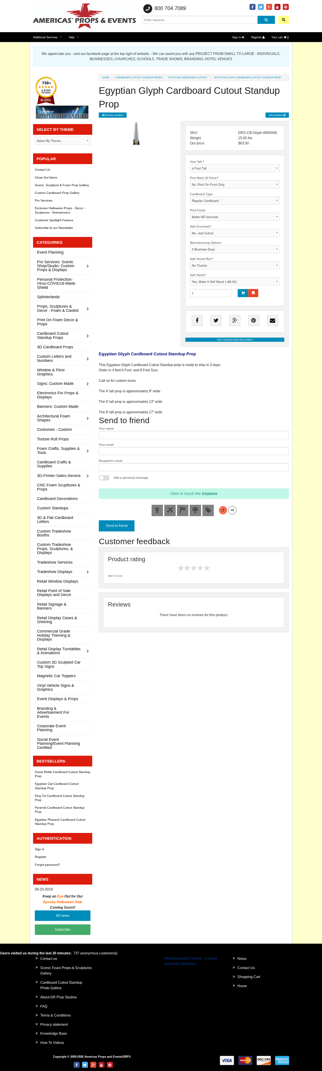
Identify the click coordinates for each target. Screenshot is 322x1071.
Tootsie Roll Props (53, 439)
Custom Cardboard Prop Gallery (57, 193)
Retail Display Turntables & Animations (59, 651)
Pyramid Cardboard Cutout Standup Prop (60, 809)
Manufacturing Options (205, 242)
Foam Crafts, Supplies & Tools (58, 450)
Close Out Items (46, 177)
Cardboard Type (201, 194)
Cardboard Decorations (57, 498)
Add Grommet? (200, 226)
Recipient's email (110, 461)
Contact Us (42, 169)
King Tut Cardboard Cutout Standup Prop (60, 798)
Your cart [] (280, 37)
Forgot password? (47, 864)
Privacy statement (54, 1024)
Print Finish (197, 210)
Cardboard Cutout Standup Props (138, 77)
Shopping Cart (248, 977)
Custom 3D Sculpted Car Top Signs (59, 664)
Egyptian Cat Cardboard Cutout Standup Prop (56, 786)
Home (105, 77)
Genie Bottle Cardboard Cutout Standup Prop (62, 774)
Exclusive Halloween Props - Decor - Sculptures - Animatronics (60, 210)
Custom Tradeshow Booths (54, 533)
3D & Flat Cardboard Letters (55, 519)
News (241, 959)
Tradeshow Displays (54, 571)
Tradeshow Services (55, 562)
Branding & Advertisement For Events (53, 712)
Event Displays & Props (57, 698)
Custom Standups (52, 508)
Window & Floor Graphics (51, 372)
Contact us (48, 959)
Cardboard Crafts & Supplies (54, 464)
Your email (106, 444)
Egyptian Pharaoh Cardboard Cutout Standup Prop (60, 822)
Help (71, 37)
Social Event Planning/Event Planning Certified (58, 743)
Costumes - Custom (54, 429)
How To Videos (52, 1043)
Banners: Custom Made (57, 406)
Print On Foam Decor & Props (57, 321)
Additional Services (45, 37)
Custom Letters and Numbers (54, 358)
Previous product (113, 115)
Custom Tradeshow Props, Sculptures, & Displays (55, 548)
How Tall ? (197, 161)
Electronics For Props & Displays (57, 395)
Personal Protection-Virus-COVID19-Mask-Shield (56, 283)
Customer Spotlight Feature (54, 220)
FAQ (43, 1006)
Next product (276, 115)
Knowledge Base (53, 1033)
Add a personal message (131, 477)
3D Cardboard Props (55, 347)
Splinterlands (48, 296)
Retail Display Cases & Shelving (57, 619)
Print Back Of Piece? (204, 178)
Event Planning (50, 252)
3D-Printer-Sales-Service (59, 475)
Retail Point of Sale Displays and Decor (54, 592)
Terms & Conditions (55, 1015)
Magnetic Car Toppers (56, 675)
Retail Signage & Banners (51, 606)
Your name (106, 428)
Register (256, 37)
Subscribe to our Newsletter (54, 228)
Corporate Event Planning (51, 728)
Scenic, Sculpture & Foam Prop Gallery (62, 185)
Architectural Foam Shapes (53, 418)
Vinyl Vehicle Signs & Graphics (55, 687)
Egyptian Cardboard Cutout (187, 77)
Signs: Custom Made (55, 383)
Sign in (237, 37)
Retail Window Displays (57, 581)
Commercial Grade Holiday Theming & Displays (53, 635)
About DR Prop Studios (58, 997)
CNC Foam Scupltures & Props (58, 487)
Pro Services (43, 200)
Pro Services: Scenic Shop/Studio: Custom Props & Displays (55, 265)
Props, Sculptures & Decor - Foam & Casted (57, 308)
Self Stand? (198, 275)
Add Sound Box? (201, 259)
